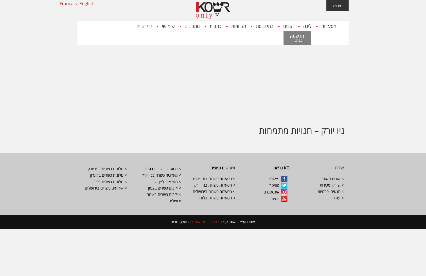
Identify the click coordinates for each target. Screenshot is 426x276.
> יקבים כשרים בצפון (164, 188)
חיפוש (337, 5)
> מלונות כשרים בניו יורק (107, 168)
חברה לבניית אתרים (205, 222)
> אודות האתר (333, 178)
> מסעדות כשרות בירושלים (214, 191)
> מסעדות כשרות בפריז (162, 168)
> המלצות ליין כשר (166, 181)
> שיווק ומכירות (331, 185)
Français (68, 3)
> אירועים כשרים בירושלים (106, 188)
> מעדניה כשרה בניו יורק (161, 175)
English (86, 3)
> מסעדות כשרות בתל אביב (213, 178)
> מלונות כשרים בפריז (109, 181)
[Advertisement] (213, 82)
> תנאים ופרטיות (331, 191)
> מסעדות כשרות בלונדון (215, 198)
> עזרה (338, 198)
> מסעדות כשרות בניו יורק (214, 185)
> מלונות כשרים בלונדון (108, 175)
